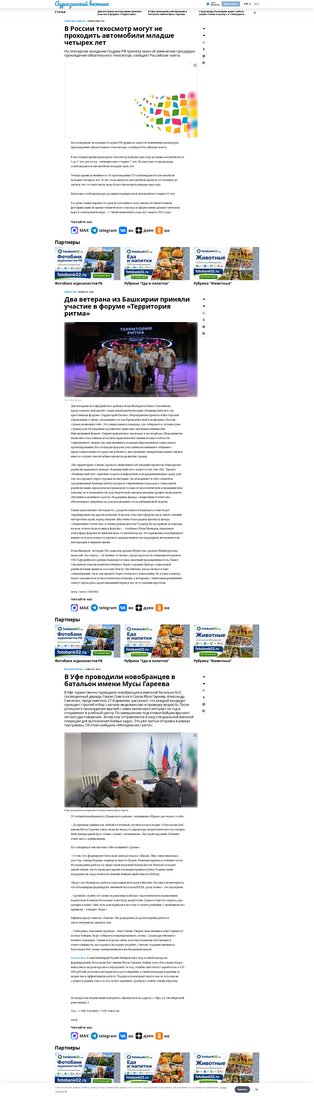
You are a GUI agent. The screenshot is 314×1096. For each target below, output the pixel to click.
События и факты (75, 21)
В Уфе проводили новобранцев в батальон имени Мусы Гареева (167, 13)
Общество (70, 291)
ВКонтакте (231, 3)
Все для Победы (73, 669)
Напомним (78, 958)
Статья (60, 12)
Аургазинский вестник (82, 3)
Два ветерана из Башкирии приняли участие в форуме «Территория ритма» (119, 13)
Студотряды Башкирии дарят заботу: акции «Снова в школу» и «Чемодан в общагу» (221, 13)
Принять (242, 1089)
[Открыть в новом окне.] (80, 230)
